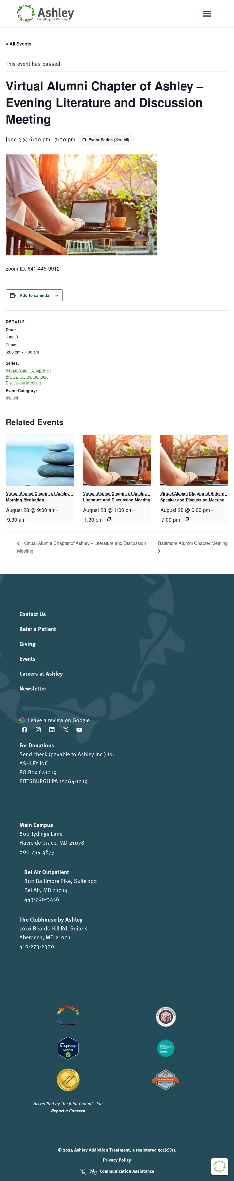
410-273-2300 (36, 946)
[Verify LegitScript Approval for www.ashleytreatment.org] (68, 1047)
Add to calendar (35, 295)
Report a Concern (68, 1110)
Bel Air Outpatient (46, 872)
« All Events (18, 43)
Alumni (12, 397)
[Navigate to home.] (44, 13)
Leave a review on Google (59, 720)
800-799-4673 (37, 851)
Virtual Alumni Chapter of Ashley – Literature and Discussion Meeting (28, 376)
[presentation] (40, 460)
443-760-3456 (41, 899)
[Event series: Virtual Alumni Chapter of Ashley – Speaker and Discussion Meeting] (187, 519)
